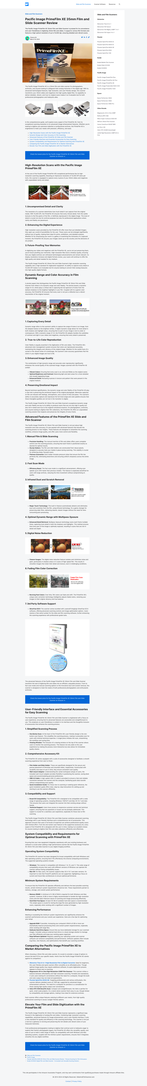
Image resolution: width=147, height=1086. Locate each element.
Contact (68, 1081)
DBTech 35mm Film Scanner (106, 121)
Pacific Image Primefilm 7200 (106, 89)
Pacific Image (31, 1057)
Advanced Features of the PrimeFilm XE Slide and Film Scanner (51, 137)
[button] (119, 4)
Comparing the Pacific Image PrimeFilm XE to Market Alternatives (52, 144)
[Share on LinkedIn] (84, 38)
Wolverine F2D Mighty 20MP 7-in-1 (108, 29)
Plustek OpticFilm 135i (104, 53)
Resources (112, 4)
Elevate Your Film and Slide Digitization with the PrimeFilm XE (50, 146)
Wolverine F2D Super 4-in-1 (105, 32)
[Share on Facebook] (86, 38)
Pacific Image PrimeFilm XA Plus (107, 80)
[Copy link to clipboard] (88, 38)
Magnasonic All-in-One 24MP (106, 113)
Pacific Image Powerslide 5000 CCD (108, 86)
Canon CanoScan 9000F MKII (106, 124)
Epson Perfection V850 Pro (105, 104)
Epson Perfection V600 (104, 98)
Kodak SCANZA (102, 68)
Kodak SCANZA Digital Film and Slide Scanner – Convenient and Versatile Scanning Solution (53, 1061)
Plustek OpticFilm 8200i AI (105, 44)
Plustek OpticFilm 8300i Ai (105, 42)
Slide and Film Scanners (83, 4)
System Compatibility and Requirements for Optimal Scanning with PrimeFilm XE (57, 141)
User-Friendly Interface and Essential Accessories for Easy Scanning (53, 139)
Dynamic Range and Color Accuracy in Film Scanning (48, 135)
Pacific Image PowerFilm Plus (106, 77)
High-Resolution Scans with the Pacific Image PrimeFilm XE (50, 133)
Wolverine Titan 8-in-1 (104, 24)
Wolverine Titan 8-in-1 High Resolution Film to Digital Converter (52, 963)
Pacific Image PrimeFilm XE (105, 83)
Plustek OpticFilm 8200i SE (39, 980)
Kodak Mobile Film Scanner (105, 62)
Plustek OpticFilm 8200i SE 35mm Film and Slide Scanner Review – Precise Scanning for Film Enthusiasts (57, 1059)
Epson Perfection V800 (104, 101)
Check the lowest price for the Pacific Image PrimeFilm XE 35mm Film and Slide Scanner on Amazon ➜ (57, 155)
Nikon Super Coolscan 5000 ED (107, 118)
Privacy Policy (77, 1081)
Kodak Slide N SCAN (103, 65)
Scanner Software (99, 4)
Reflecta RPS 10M (102, 116)
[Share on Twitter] (82, 38)
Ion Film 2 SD (101, 127)
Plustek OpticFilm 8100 (104, 50)
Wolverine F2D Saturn (104, 27)
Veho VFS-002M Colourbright (106, 130)
